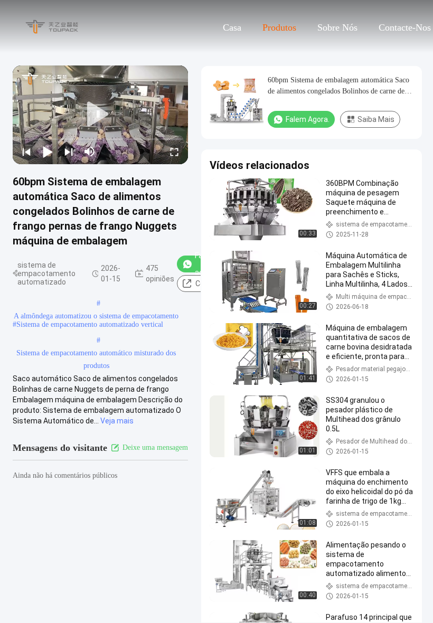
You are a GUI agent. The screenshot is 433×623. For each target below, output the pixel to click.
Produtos (279, 27)
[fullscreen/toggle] (174, 151)
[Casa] (51, 26)
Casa (232, 27)
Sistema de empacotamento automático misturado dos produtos (96, 354)
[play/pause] (47, 151)
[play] (100, 114)
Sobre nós (337, 27)
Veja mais (117, 421)
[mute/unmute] (89, 151)
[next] (68, 151)
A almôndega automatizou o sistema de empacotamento (96, 316)
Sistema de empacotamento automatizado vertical (89, 324)
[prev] (26, 151)
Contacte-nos (405, 27)
